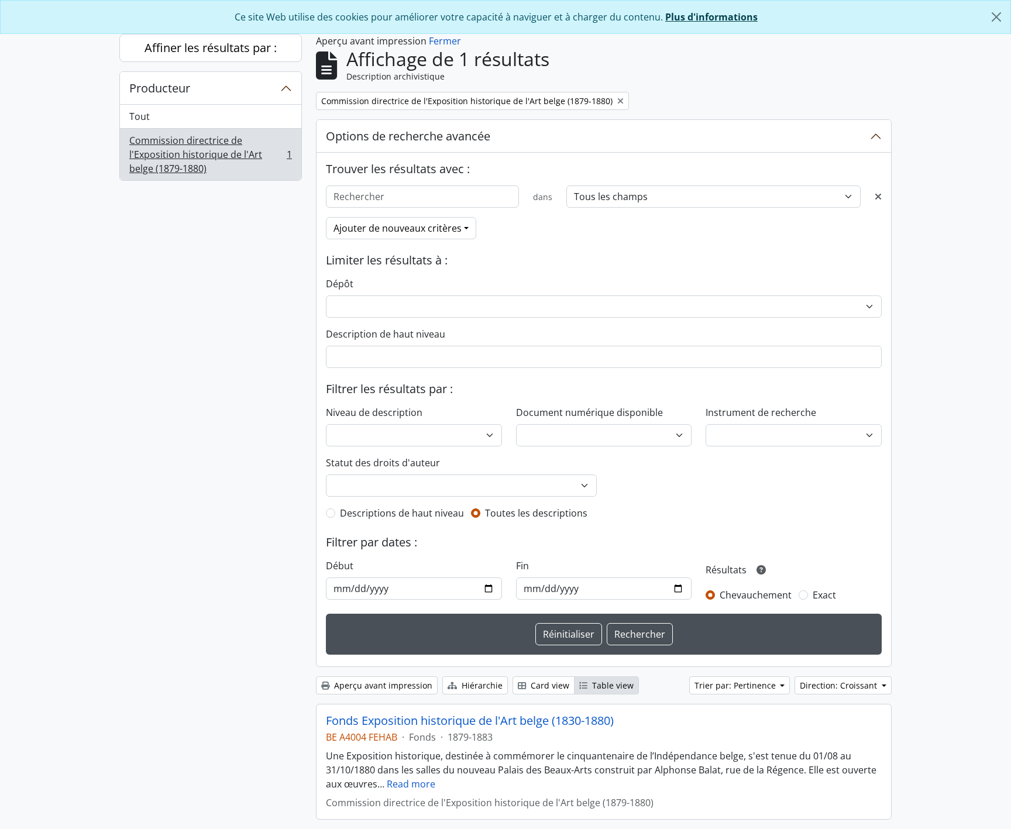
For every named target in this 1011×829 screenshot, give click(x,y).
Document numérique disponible (589, 412)
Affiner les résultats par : (211, 48)
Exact (824, 595)
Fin (522, 565)
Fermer (445, 41)
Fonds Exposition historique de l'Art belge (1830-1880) (470, 721)
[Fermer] (996, 17)
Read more (411, 784)
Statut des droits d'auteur (383, 462)
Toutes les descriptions (536, 513)
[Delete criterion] (878, 197)
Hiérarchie (481, 685)
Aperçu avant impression (382, 685)
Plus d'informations (711, 17)
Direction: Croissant (839, 685)
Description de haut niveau (385, 334)
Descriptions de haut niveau (402, 513)
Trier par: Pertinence (736, 685)
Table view (612, 685)
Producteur (159, 88)
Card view (548, 685)
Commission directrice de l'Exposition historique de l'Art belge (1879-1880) (210, 154)
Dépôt (339, 283)
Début (339, 565)
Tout (139, 116)
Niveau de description (374, 412)
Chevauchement (756, 595)
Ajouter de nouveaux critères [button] (397, 228)
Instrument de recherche (761, 412)
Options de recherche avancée (408, 136)
